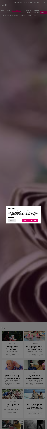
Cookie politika (11, 216)
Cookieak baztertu (34, 220)
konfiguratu (12, 220)
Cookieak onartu (25, 220)
